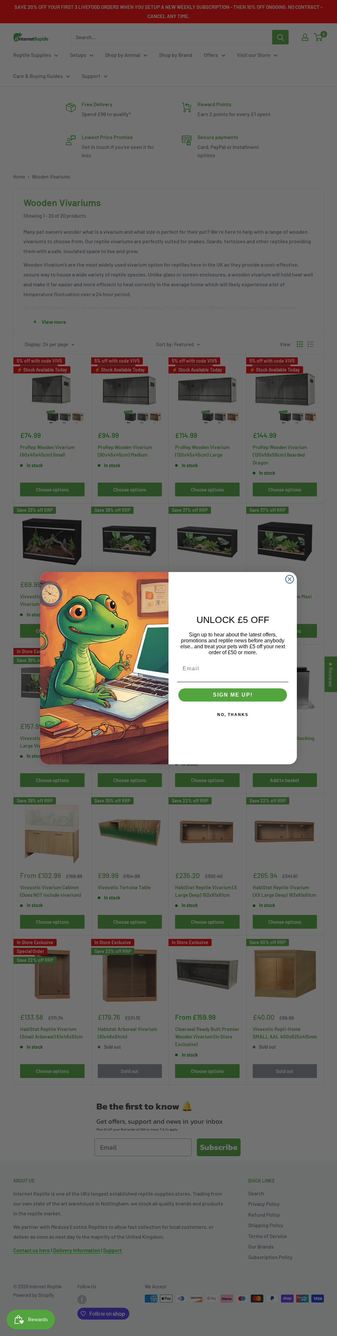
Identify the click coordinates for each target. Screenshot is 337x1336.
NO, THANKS (232, 714)
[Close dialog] (290, 579)
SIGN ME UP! (233, 695)
